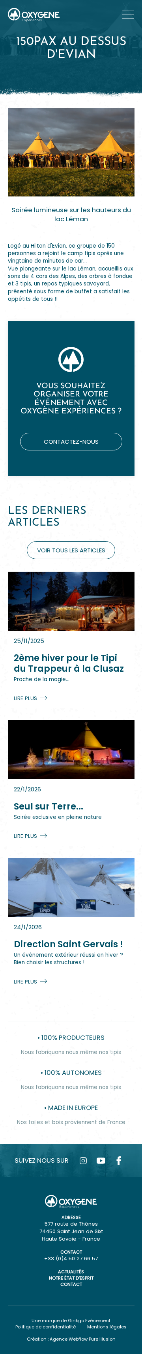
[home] (34, 15)
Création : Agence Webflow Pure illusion (71, 1339)
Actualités (71, 1272)
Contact (71, 1284)
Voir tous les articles (71, 550)
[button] (128, 15)
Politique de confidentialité (45, 1327)
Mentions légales (107, 1327)
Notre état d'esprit (71, 1278)
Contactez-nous (71, 441)
